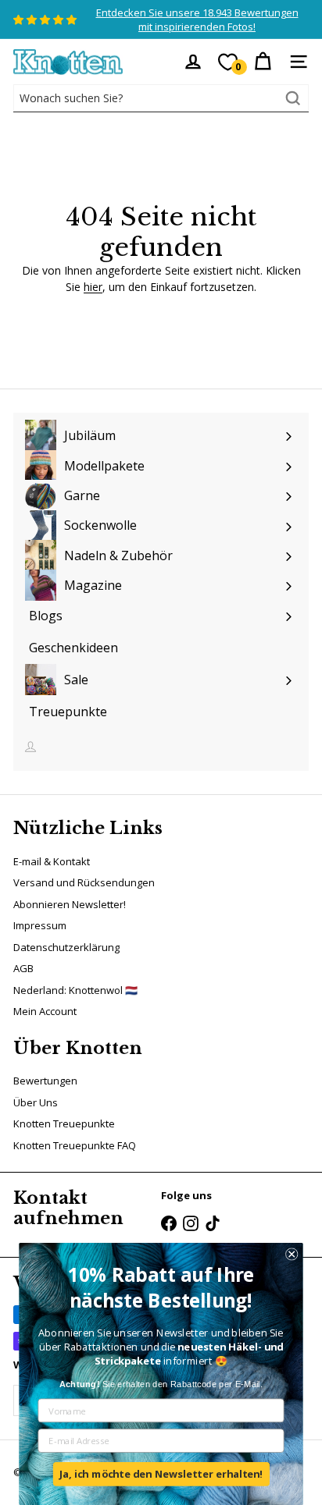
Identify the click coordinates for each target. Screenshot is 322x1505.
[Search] (293, 98)
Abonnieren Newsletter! (69, 904)
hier (93, 286)
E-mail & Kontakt (51, 861)
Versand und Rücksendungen (84, 882)
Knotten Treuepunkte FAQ (74, 1145)
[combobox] (161, 98)
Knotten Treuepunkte (64, 1123)
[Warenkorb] (263, 61)
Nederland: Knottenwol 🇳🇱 (75, 990)
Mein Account (45, 1011)
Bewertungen (45, 1081)
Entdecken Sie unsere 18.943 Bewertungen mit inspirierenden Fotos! (197, 19)
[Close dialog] (291, 1254)
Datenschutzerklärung (66, 947)
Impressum (39, 925)
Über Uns (35, 1102)
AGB (23, 968)
